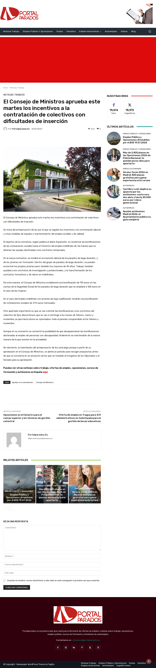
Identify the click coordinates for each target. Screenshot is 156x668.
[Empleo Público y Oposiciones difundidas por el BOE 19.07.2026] (19, 484)
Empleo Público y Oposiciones (19, 491)
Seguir (130, 103)
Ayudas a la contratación (22, 382)
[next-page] (10, 508)
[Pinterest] (82, 648)
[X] (98, 648)
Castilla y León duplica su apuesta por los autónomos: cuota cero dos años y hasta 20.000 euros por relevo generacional (137, 196)
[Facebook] (58, 648)
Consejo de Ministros (44, 382)
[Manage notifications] (148, 661)
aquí (45, 372)
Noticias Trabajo (17, 87)
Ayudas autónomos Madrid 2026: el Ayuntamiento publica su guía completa (137, 215)
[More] (81, 139)
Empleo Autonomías (84, 488)
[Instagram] (66, 648)
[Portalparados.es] (19, 14)
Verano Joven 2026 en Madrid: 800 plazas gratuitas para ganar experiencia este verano (84, 496)
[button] (149, 31)
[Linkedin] (74, 648)
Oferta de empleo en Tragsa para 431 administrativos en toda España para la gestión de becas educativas (78, 418)
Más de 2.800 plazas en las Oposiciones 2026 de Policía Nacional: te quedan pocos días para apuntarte (52, 495)
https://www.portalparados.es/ (40, 438)
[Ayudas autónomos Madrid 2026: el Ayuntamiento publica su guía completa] (114, 214)
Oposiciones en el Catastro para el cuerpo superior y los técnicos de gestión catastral (26, 418)
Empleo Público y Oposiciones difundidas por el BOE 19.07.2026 (19, 497)
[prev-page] (5, 508)
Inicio (5, 87)
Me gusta (114, 103)
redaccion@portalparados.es (86, 640)
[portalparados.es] (5, 129)
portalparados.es (21, 129)
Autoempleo (128, 185)
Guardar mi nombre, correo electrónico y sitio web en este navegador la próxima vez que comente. (53, 580)
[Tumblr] (90, 648)
